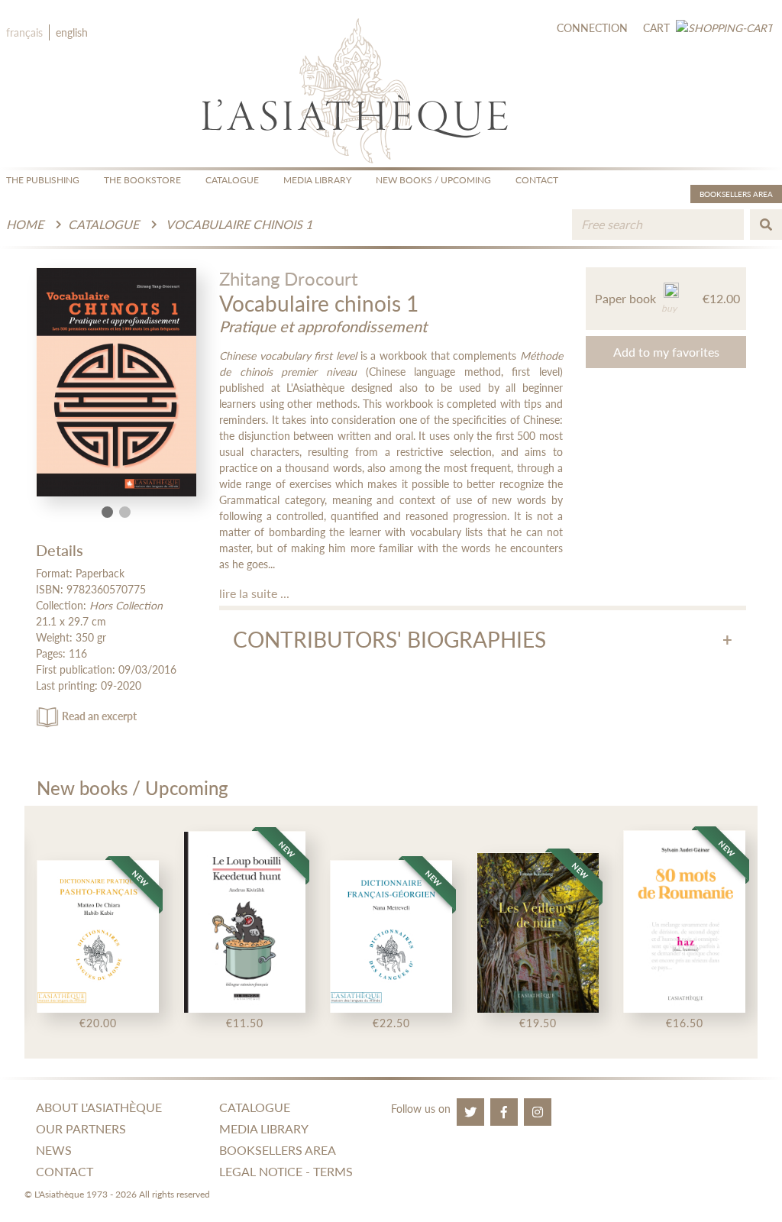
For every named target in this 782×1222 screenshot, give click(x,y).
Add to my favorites (666, 351)
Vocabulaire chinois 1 (239, 224)
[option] (97, 932)
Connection (592, 27)
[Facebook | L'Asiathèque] (504, 1112)
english (72, 32)
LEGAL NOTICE (260, 1171)
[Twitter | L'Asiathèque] (470, 1112)
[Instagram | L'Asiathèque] (537, 1112)
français (24, 32)
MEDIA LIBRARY (317, 180)
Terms (333, 1171)
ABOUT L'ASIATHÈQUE (99, 1107)
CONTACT (536, 180)
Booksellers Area (736, 194)
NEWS (54, 1150)
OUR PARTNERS (81, 1128)
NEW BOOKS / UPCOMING (433, 180)
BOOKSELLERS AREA (277, 1150)
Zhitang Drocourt (288, 278)
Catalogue (103, 224)
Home (25, 224)
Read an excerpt (99, 716)
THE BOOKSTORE (142, 180)
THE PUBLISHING (42, 180)
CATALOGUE (232, 180)
